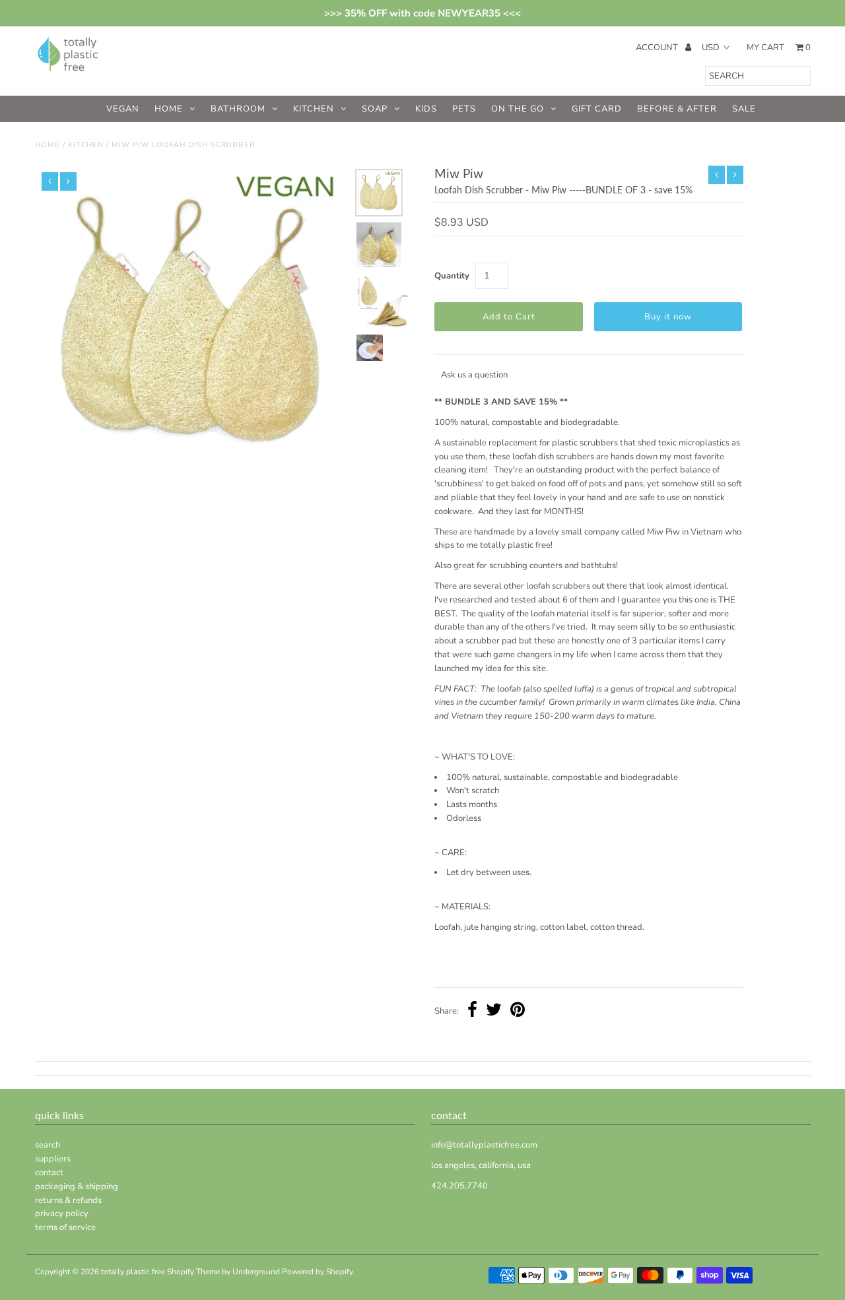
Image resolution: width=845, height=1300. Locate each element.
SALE (744, 109)
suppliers (53, 1159)
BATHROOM (238, 109)
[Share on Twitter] (494, 1011)
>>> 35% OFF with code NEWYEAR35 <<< (422, 13)
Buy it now (668, 317)
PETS (464, 109)
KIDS (426, 109)
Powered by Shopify (317, 1271)
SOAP (375, 109)
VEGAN (122, 109)
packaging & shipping (76, 1186)
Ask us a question (474, 375)
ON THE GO (517, 109)
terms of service (65, 1227)
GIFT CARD (597, 109)
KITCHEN (313, 109)
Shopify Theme (193, 1271)
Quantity (451, 276)
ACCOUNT (658, 47)
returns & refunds (68, 1200)
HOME (168, 109)
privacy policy (61, 1213)
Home (47, 145)
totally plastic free (133, 1271)
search (47, 1145)
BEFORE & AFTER (677, 109)
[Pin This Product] (517, 1011)
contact (49, 1173)
